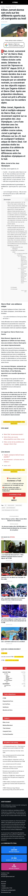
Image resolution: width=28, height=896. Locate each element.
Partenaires (4, 875)
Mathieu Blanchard (8, 725)
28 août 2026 (9, 560)
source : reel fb (25, 291)
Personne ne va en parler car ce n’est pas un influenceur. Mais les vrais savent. (13, 772)
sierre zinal (19, 505)
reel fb (9, 465)
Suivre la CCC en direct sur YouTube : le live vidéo (13, 578)
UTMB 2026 (4, 653)
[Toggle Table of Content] (25, 200)
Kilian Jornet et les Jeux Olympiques (17, 248)
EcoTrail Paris (6, 704)
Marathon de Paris (7, 710)
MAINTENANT (14, 422)
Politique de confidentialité (8, 890)
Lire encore (14, 289)
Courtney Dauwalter (8, 734)
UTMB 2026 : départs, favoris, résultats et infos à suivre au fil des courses (13, 767)
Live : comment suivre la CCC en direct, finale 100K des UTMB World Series (13, 599)
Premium (7, 679)
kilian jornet (11, 505)
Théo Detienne (6, 728)
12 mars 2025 (4, 22)
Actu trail (3, 881)
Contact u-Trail (5, 873)
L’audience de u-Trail (6, 888)
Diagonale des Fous (8, 701)
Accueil (2, 7)
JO (5, 505)
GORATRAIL (8, 676)
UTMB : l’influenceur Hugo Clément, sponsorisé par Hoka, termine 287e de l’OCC (13, 789)
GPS (5, 686)
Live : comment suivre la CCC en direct (13, 642)
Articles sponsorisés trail (7, 876)
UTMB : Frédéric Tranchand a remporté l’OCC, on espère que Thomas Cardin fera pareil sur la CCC (14, 783)
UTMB (4, 698)
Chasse (7, 677)
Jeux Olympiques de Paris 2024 (10, 510)
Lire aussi (14, 287)
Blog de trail (8, 7)
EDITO (7, 675)
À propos (3, 884)
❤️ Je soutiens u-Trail (14, 495)
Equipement (6, 683)
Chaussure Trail (7, 685)
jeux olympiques (11, 507)
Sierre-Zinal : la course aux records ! (13, 434)
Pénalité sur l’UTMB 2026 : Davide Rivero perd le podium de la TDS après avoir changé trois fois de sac (14, 777)
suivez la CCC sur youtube (12, 660)
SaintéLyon (6, 707)
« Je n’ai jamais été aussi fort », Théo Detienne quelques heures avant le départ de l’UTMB (12, 556)
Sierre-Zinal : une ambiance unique (18, 251)
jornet (3, 507)
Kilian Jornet (6, 722)
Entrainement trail (6, 892)
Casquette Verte (7, 731)
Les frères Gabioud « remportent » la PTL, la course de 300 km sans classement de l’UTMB (13, 620)
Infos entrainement (8, 680)
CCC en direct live (18, 657)
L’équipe (3, 886)
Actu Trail (14, 7)
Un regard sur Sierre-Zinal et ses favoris (22, 254)
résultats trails (9, 678)
